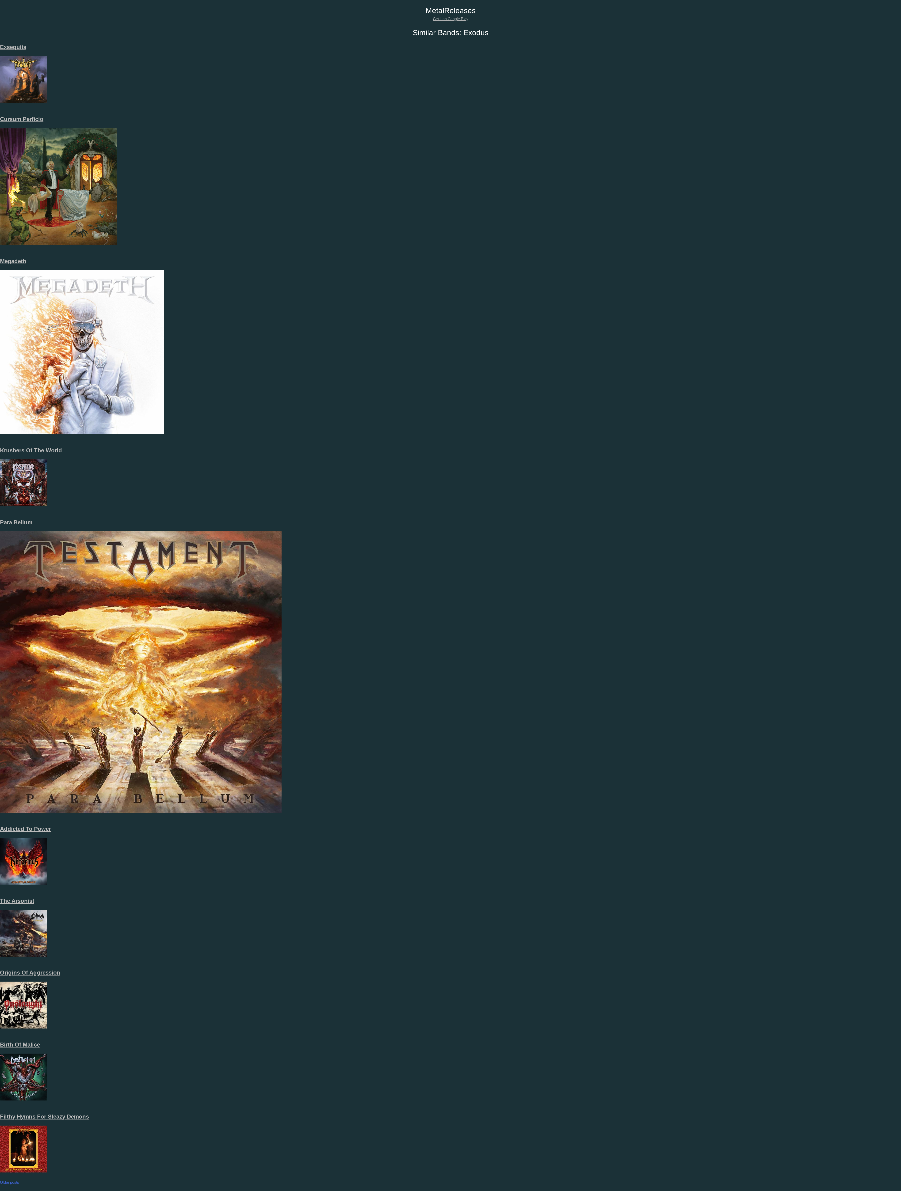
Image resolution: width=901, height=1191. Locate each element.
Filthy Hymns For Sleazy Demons (44, 1116)
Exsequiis (13, 47)
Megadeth (13, 261)
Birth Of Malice (20, 1044)
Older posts (9, 1182)
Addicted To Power (25, 829)
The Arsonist (17, 901)
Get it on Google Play (450, 19)
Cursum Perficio (21, 119)
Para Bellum (16, 522)
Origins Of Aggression (30, 972)
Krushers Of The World (31, 450)
